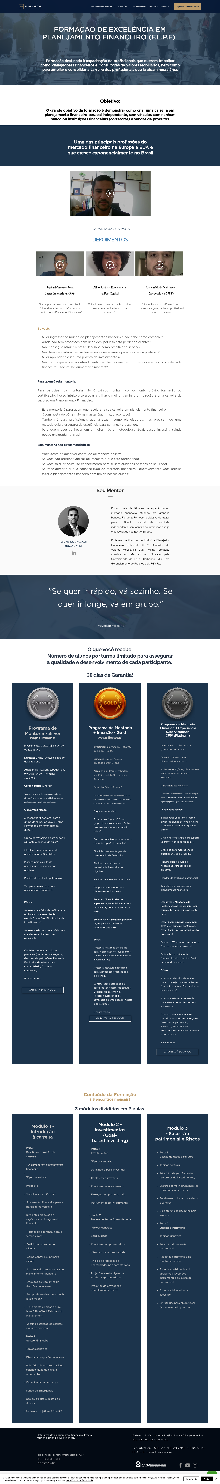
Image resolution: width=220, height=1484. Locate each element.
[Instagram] (195, 1465)
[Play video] (110, 193)
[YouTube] (188, 1465)
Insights (154, 6)
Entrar (165, 6)
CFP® (145, 545)
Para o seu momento (101, 6)
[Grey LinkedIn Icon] (74, 553)
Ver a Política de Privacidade (79, 1480)
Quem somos (139, 6)
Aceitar (207, 1478)
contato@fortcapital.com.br (68, 1455)
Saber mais (191, 1478)
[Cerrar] (216, 1479)
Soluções (123, 6)
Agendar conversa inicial (188, 6)
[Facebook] (180, 1465)
